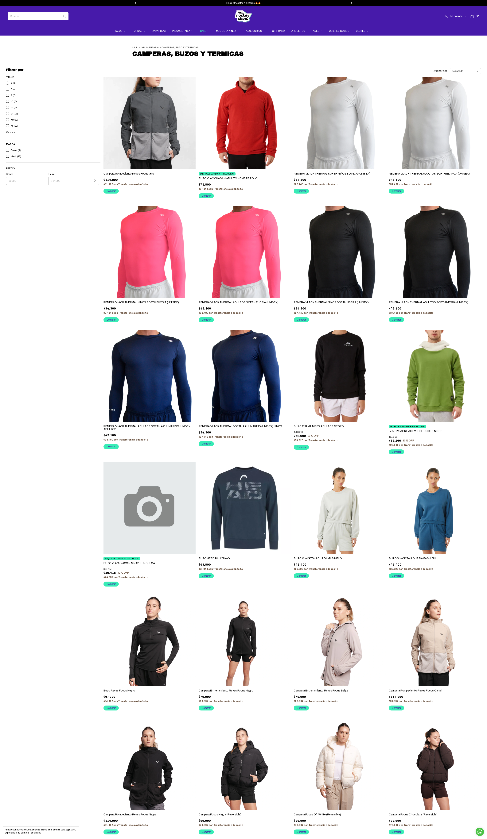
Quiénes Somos (339, 31)
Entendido (36, 832)
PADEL (315, 31)
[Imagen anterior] (204, 120)
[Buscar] (64, 16)
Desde (9, 174)
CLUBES (360, 31)
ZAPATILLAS (159, 31)
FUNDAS (137, 31)
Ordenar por (440, 71)
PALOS (119, 31)
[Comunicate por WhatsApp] (480, 832)
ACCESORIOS (254, 31)
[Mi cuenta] (446, 16)
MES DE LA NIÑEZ (226, 31)
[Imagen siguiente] (285, 120)
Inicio (135, 47)
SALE (203, 31)
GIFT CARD (278, 31)
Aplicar (95, 181)
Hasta (52, 174)
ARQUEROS (298, 31)
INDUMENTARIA (181, 31)
